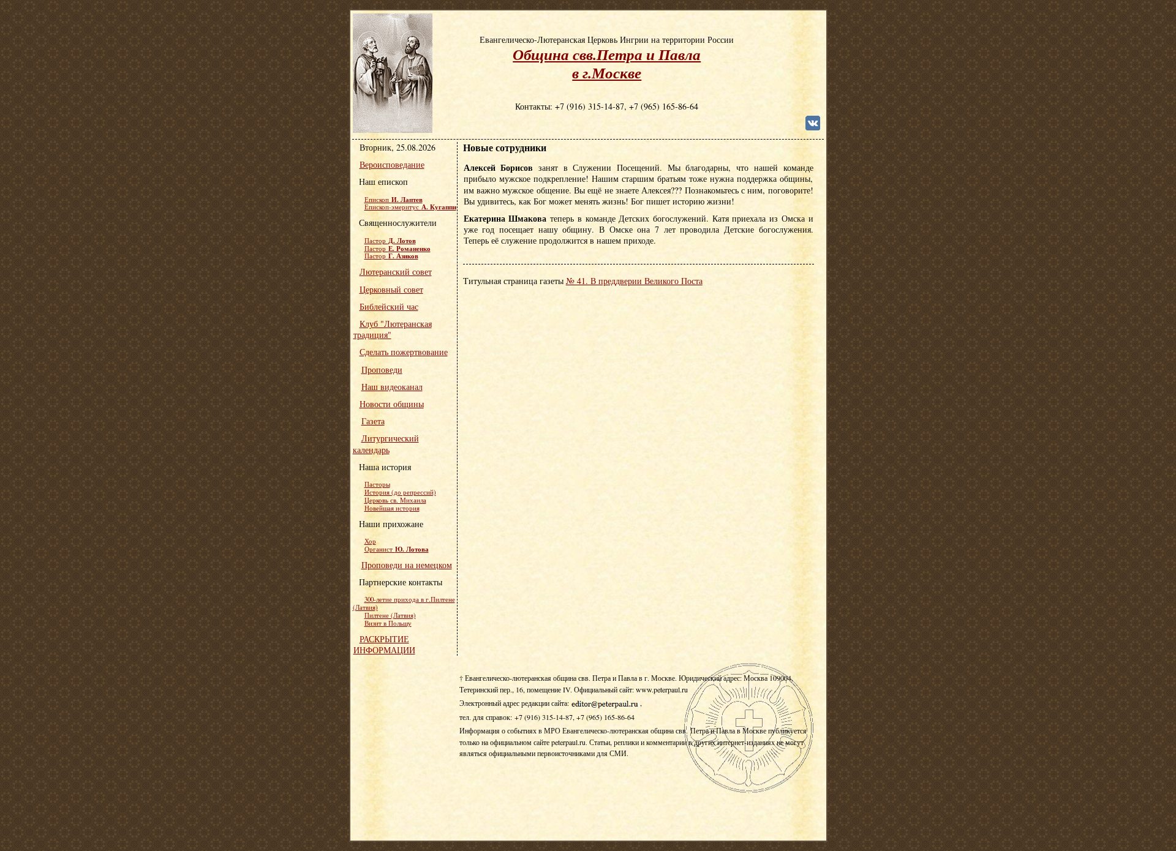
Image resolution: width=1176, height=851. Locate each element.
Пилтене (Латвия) (390, 615)
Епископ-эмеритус (410, 207)
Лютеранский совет (396, 271)
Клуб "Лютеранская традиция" (392, 329)
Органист (396, 549)
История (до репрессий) (400, 492)
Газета (373, 421)
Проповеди (381, 369)
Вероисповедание (392, 164)
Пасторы (377, 484)
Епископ (393, 199)
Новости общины (392, 404)
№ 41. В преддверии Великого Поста (634, 281)
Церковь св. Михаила (395, 500)
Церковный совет (391, 289)
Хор (370, 541)
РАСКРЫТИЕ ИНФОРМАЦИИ (384, 644)
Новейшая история (392, 508)
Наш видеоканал (392, 386)
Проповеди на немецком (406, 565)
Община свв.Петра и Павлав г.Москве (607, 63)
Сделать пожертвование (404, 352)
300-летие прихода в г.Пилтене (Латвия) (404, 603)
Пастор (390, 240)
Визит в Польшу (388, 623)
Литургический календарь (386, 443)
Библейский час (389, 306)
